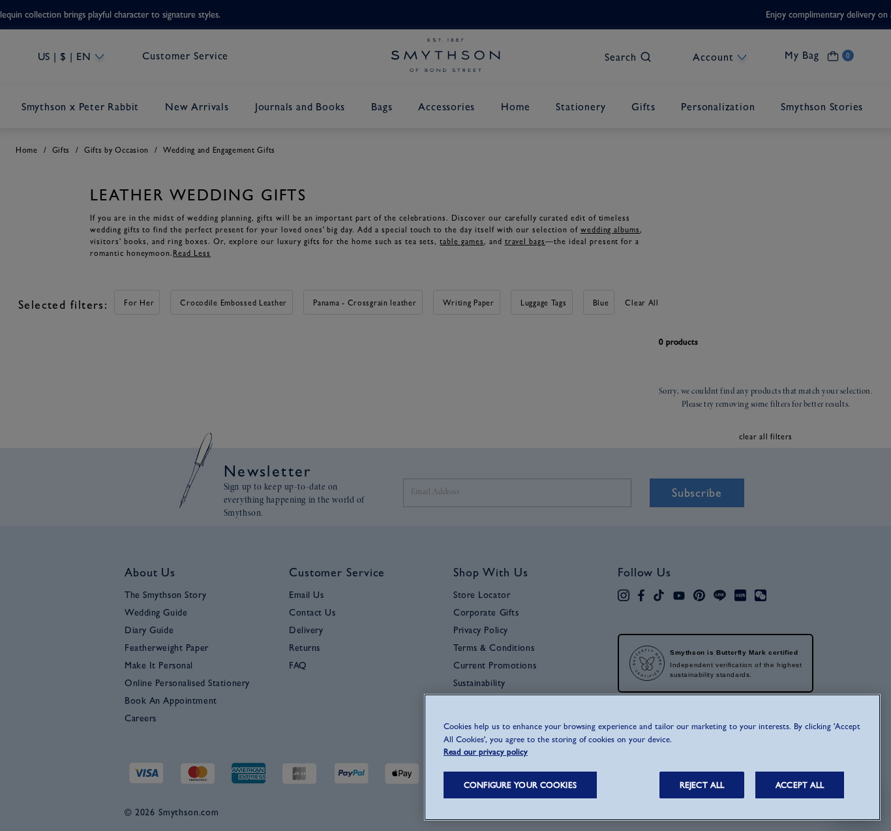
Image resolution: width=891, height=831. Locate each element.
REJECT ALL (702, 785)
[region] (652, 757)
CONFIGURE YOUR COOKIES (520, 785)
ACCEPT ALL (800, 785)
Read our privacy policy (486, 752)
